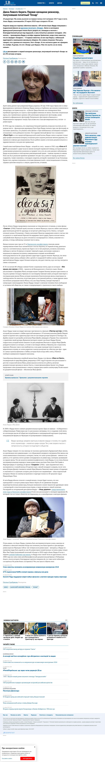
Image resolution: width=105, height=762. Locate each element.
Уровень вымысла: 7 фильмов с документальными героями (26, 378)
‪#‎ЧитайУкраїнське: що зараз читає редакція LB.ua (22, 670)
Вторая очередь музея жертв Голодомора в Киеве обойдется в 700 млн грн (29, 709)
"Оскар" (35, 587)
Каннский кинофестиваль (20, 587)
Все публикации (78, 103)
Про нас (5, 715)
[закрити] (34, 747)
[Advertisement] (35, 604)
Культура (11, 8)
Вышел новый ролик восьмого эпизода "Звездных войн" (25, 676)
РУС (97, 3)
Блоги (51, 3)
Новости (40, 3)
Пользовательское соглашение (64, 715)
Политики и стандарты (46, 715)
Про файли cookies (7, 758)
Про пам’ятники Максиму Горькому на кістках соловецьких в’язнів (92, 116)
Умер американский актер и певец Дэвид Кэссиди (20, 703)
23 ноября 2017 (19, 8)
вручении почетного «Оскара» (32, 28)
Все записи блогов (78, 158)
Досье (59, 3)
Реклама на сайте (16, 715)
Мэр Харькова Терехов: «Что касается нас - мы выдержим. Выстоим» (86, 91)
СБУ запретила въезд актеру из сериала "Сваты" (19, 649)
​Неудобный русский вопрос (83, 58)
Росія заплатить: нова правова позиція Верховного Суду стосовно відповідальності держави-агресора (86, 140)
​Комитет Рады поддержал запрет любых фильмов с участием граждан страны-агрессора (35, 577)
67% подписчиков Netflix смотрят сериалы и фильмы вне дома (25, 572)
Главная (5, 8)
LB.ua (5, 51)
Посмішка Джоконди (11, 691)
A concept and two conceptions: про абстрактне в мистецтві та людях (29, 656)
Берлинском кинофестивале (37, 244)
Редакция (34, 715)
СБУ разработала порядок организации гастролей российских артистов (27, 683)
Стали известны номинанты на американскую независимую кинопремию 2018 (31, 567)
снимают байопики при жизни (20, 555)
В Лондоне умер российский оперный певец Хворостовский (24, 697)
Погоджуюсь (27, 758)
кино (6, 587)
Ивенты (26, 715)
